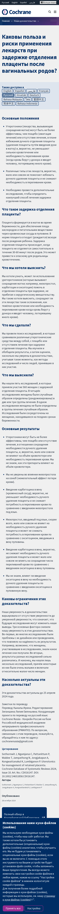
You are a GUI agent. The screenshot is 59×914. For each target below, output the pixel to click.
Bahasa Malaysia (12, 99)
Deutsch (34, 95)
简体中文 (8, 103)
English (15, 2)
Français (43, 91)
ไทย (27, 99)
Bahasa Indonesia (27, 103)
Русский (5, 2)
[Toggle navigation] (55, 11)
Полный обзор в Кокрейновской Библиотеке (21, 816)
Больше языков (49, 2)
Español (23, 2)
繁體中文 (39, 99)
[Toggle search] (49, 11)
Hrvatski (21, 95)
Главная (6, 20)
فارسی (32, 2)
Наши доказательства (25, 20)
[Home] (17, 12)
